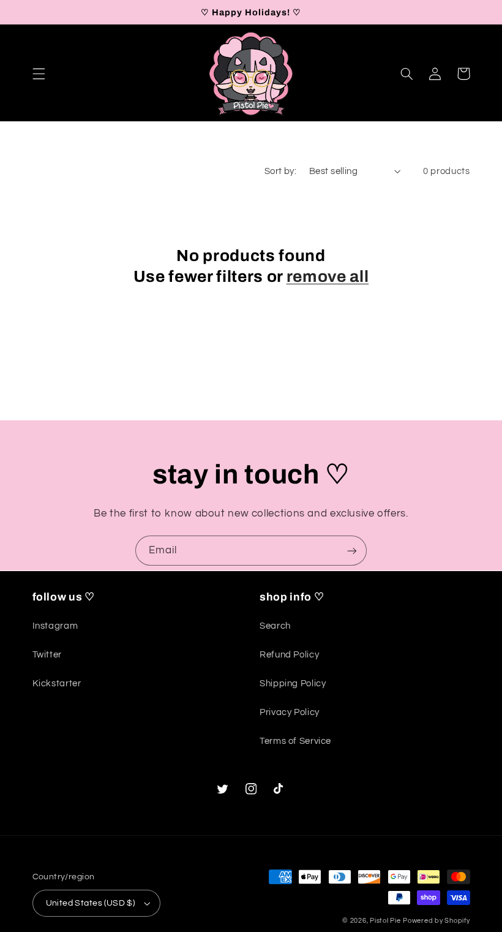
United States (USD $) (90, 903)
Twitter (47, 654)
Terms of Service (295, 741)
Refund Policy (289, 654)
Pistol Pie (385, 920)
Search (275, 626)
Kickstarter (56, 683)
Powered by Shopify (436, 920)
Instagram (55, 626)
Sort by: (280, 171)
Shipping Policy (293, 683)
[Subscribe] (352, 551)
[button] (38, 73)
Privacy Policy (290, 712)
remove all (328, 277)
